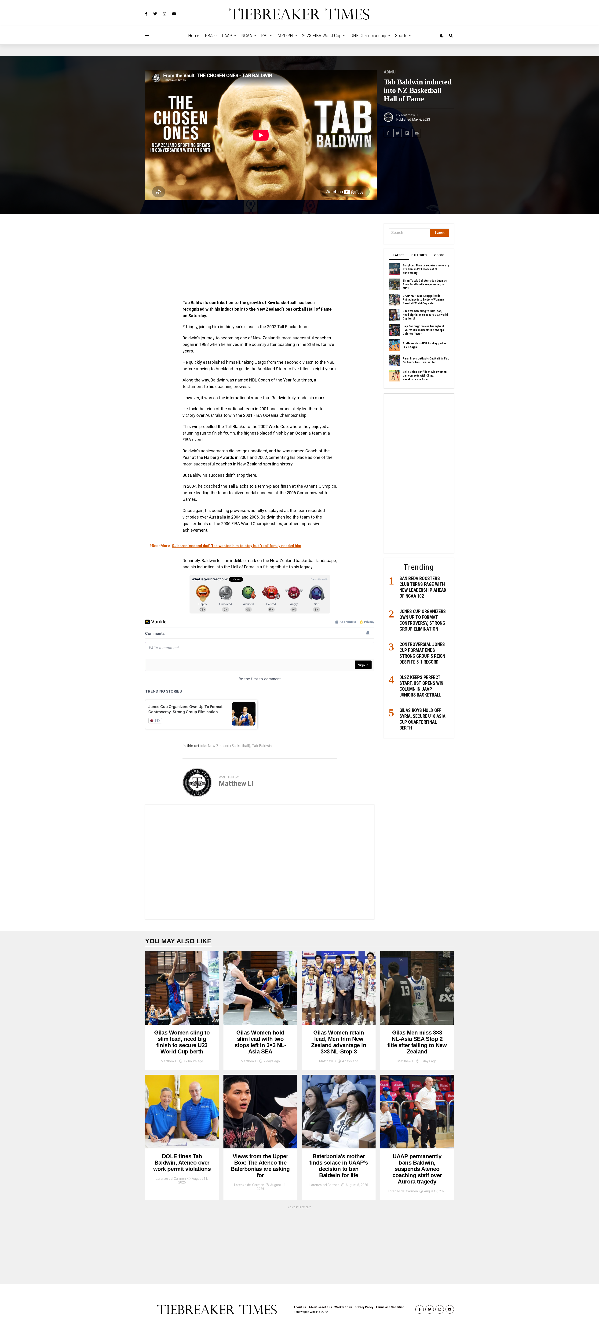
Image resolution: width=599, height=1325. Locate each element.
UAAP (227, 35)
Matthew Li (409, 115)
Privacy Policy (363, 1307)
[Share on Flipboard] (407, 133)
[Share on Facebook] (388, 133)
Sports (401, 35)
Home (193, 35)
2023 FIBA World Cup (321, 35)
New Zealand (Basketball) (229, 746)
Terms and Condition (390, 1307)
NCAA (246, 35)
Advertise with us (320, 1307)
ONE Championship (368, 35)
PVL (264, 35)
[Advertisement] (259, 258)
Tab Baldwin (262, 746)
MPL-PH (285, 35)
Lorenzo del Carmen (171, 1178)
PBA (209, 35)
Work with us (343, 1307)
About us (300, 1307)
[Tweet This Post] (397, 133)
